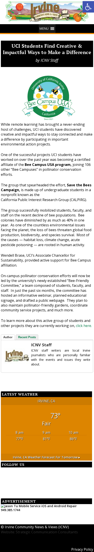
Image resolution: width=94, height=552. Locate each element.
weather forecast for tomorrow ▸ (46, 457)
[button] (44, 28)
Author (7, 337)
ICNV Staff (49, 60)
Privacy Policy (82, 549)
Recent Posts (27, 337)
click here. (84, 325)
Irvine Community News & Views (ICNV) (37, 527)
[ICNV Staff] (12, 356)
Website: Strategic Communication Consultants (39, 532)
